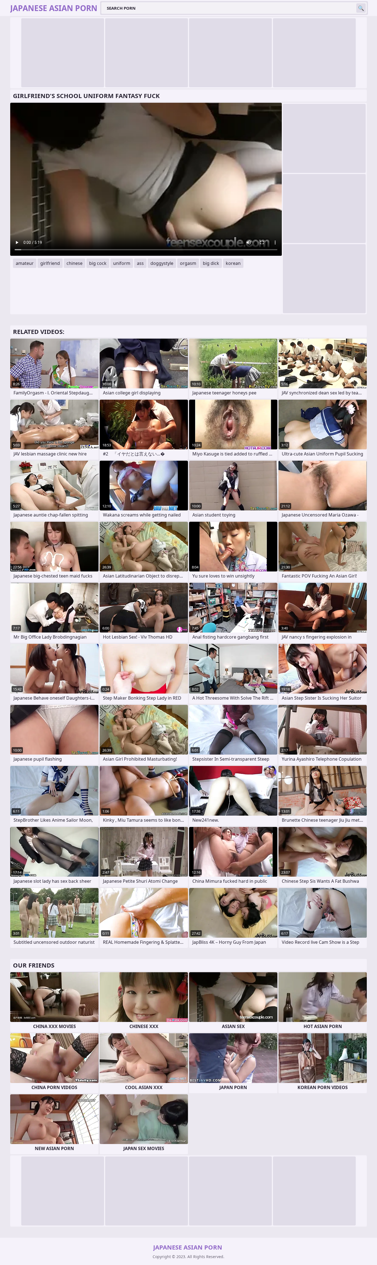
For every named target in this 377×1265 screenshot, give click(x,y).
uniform (121, 263)
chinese (75, 263)
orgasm (188, 263)
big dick (211, 263)
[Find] (361, 8)
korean (233, 263)
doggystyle (161, 263)
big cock (98, 263)
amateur (25, 263)
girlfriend (50, 263)
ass (140, 263)
